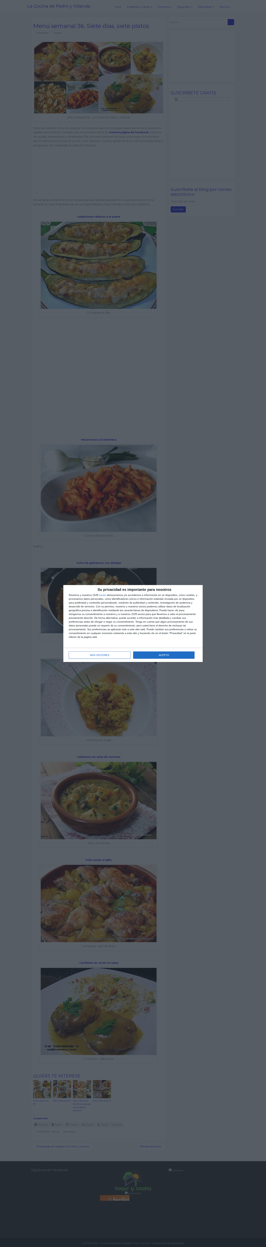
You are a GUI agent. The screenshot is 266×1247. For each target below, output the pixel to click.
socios (102, 595)
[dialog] (133, 623)
